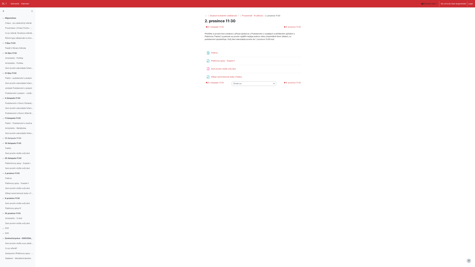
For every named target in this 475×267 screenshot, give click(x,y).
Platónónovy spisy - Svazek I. (18, 163)
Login (470, 3)
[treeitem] (17, 28)
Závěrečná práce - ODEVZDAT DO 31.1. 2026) (19, 238)
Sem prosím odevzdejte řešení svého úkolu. (19, 68)
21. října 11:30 (10, 73)
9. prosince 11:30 (12, 198)
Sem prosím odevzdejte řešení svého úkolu (19, 83)
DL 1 (4, 3)
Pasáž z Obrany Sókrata (15, 48)
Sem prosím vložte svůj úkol (17, 153)
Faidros (8, 178)
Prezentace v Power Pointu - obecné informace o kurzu (19, 28)
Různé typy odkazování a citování (19, 38)
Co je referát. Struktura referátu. (19, 33)
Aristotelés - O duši (13, 218)
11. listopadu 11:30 (13, 118)
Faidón (8, 148)
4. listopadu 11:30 (12, 98)
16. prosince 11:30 (13, 213)
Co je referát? (11, 248)
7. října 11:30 (10, 43)
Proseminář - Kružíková (252, 15)
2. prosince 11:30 (12, 173)
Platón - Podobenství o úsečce (18, 123)
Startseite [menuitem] (15, 3)
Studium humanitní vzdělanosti (223, 15)
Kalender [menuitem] (25, 3)
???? (7, 228)
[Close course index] (3, 11)
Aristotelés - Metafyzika (15, 128)
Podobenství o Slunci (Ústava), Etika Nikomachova (19, 103)
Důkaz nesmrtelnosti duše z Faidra (19, 193)
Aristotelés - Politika (14, 58)
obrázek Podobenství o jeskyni (18, 88)
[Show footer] (469, 261)
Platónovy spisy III (13, 208)
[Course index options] (32, 11)
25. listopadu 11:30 (13, 158)
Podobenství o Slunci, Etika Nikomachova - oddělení (19, 113)
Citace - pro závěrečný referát (18, 23)
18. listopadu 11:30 (13, 138)
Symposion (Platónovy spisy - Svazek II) (19, 253)
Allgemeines (10, 18)
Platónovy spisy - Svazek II (17, 183)
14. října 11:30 (11, 53)
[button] (429, 3)
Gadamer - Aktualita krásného (18, 258)
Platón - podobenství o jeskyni (18, 78)
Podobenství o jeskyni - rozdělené (19, 93)
